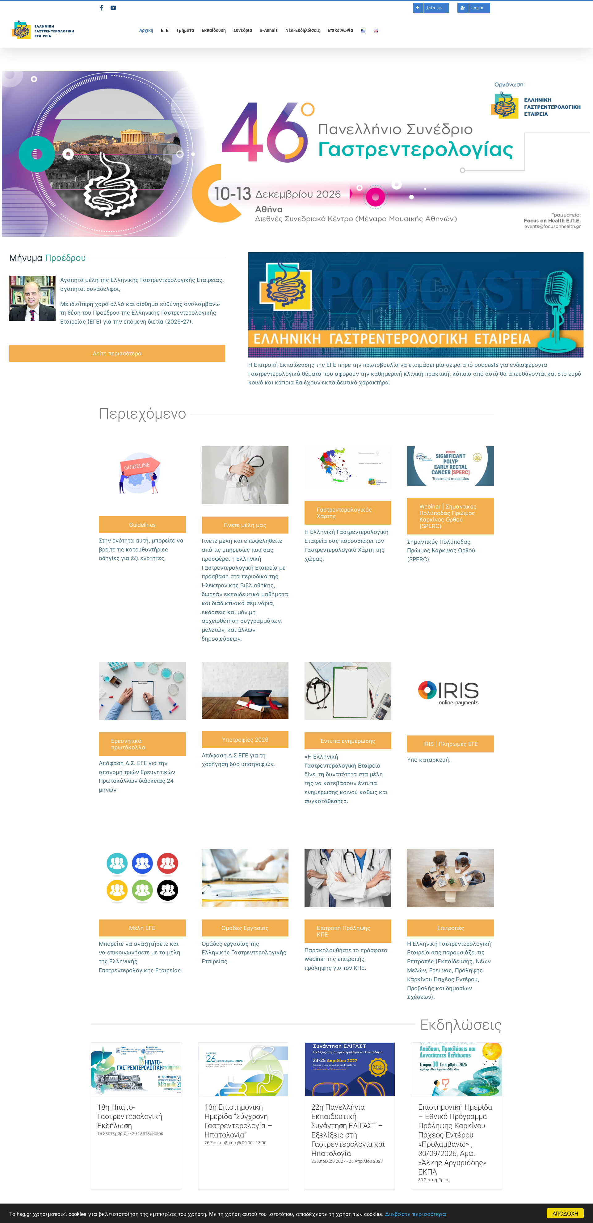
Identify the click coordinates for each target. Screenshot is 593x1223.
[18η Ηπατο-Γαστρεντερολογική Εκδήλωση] (136, 1069)
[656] (245, 851)
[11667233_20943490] (142, 448)
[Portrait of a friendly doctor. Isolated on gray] (245, 448)
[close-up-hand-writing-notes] (142, 664)
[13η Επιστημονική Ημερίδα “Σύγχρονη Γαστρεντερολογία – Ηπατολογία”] (243, 1069)
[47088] (245, 664)
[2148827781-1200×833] (348, 851)
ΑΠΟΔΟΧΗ (565, 1213)
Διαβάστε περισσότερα (415, 1213)
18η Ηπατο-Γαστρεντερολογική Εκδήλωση (129, 1116)
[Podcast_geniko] (416, 254)
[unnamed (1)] (450, 448)
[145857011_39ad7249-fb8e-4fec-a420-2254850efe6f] (142, 851)
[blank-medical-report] (348, 664)
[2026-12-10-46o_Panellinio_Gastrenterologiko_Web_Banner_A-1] (296, 73)
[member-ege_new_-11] (348, 448)
